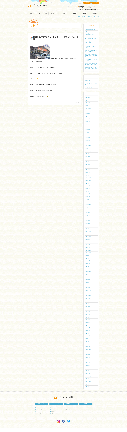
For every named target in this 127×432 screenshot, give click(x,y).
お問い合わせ (94, 13)
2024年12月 (88, 127)
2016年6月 (87, 327)
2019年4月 (87, 263)
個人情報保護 (54, 413)
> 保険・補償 (77, 16)
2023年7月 (87, 159)
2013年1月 (87, 373)
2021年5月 (87, 220)
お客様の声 (87, 80)
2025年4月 (87, 116)
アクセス (84, 13)
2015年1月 (87, 346)
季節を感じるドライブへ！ (91, 29)
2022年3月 (87, 199)
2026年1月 (87, 105)
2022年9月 (87, 183)
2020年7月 (87, 242)
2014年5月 (87, 354)
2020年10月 (88, 236)
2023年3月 (87, 169)
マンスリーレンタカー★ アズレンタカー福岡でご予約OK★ (91, 46)
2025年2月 (87, 121)
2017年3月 (87, 309)
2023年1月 (87, 175)
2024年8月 (87, 129)
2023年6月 (87, 161)
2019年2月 (87, 266)
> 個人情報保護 (96, 16)
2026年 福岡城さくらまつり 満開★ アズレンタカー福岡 (91, 33)
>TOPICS (87, 2)
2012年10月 (88, 381)
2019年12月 (88, 250)
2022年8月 (87, 185)
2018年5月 (87, 282)
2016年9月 (87, 319)
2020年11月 (88, 234)
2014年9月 (87, 351)
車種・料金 (33, 13)
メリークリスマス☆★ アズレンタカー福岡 (91, 51)
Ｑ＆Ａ (38, 411)
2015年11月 (88, 338)
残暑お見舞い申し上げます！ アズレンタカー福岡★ (91, 69)
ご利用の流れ (53, 13)
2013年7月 (87, 362)
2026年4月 (87, 100)
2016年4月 (87, 330)
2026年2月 (87, 102)
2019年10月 (88, 252)
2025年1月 (87, 124)
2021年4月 (87, 223)
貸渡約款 (53, 411)
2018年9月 (87, 277)
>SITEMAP (95, 2)
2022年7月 (87, 188)
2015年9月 (87, 341)
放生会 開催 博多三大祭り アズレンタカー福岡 (91, 64)
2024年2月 (87, 140)
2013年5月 (87, 365)
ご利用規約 (54, 409)
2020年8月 (87, 239)
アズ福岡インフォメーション (91, 84)
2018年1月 (87, 287)
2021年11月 (88, 207)
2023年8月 (87, 156)
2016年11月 (88, 317)
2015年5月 (87, 343)
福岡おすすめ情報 (89, 87)
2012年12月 (88, 376)
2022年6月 (87, 191)
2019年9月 (87, 255)
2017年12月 (88, 290)
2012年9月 (87, 384)
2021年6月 (87, 218)
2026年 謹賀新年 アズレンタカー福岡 (91, 42)
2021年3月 (87, 226)
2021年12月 (88, 204)
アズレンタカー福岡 (39, 5)
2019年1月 (87, 268)
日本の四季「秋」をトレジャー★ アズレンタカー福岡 (91, 55)
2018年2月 (87, 285)
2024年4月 (87, 134)
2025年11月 (88, 110)
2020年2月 (87, 244)
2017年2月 (87, 311)
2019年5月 (87, 260)
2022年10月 (88, 180)
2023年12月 (88, 145)
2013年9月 (87, 360)
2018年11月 (88, 274)
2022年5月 (87, 193)
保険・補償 (54, 407)
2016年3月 (87, 333)
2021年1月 (87, 228)
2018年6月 (87, 279)
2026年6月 (87, 97)
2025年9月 (87, 113)
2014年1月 (87, 357)
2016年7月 (87, 325)
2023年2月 (87, 172)
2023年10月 (88, 151)
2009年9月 (87, 386)
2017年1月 (87, 314)
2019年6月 (87, 258)
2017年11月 (88, 293)
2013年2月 (87, 370)
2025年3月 (87, 118)
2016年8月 (87, 322)
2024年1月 (87, 143)
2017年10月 (88, 295)
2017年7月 (87, 301)
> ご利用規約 (83, 16)
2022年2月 (87, 201)
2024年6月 (87, 132)
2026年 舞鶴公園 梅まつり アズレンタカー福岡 (91, 37)
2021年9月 (87, 212)
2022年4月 (87, 196)
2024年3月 (87, 137)
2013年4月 (87, 368)
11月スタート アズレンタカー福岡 (91, 60)
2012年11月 (88, 378)
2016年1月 (87, 335)
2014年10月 (88, 349)
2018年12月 (88, 271)
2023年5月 (87, 164)
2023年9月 (87, 153)
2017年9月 (87, 298)
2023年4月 (87, 167)
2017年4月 (87, 306)
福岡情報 (74, 13)
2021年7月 (87, 215)
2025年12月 (88, 108)
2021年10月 (88, 210)
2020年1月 (87, 247)
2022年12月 (88, 177)
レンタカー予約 (43, 13)
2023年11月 (88, 148)
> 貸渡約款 (90, 16)
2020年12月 (88, 231)
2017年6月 (87, 303)
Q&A (63, 13)
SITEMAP (83, 409)
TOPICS (83, 407)
